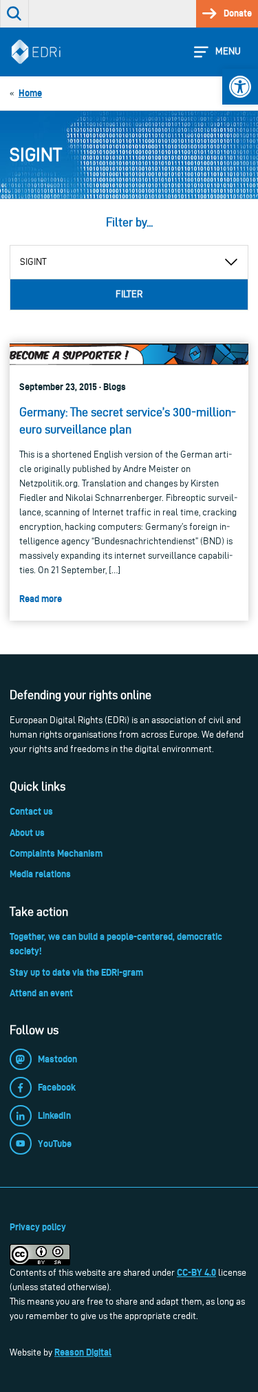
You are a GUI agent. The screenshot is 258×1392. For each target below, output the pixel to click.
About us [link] (27, 832)
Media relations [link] (40, 873)
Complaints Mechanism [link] (56, 853)
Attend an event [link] (41, 992)
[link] (240, 87)
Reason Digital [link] (82, 1352)
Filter (129, 294)
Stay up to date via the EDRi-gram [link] (76, 972)
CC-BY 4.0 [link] (196, 1272)
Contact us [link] (31, 811)
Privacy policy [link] (38, 1226)
